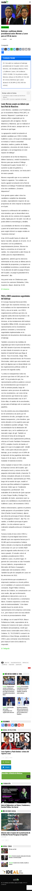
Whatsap (7, 762)
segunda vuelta (18, 664)
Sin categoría (5, 27)
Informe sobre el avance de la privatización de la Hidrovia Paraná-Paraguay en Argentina (15, 833)
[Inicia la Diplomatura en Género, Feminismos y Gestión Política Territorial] (16, 794)
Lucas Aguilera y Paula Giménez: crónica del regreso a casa (15, 752)
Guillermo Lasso (25, 662)
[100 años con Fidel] (4, 850)
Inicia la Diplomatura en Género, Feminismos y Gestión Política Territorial (15, 806)
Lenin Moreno (4, 664)
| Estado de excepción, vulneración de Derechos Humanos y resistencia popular (20, 856)
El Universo (5, 289)
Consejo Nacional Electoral (16, 662)
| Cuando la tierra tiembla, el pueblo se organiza (19, 863)
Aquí (28, 776)
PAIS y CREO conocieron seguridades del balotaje (14, 99)
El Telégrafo (5, 648)
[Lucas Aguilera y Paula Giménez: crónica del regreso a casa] (16, 741)
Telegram (7, 767)
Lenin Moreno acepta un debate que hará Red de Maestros (14, 96)
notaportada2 (11, 664)
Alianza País (7, 662)
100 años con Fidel (12, 849)
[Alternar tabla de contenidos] (27, 93)
